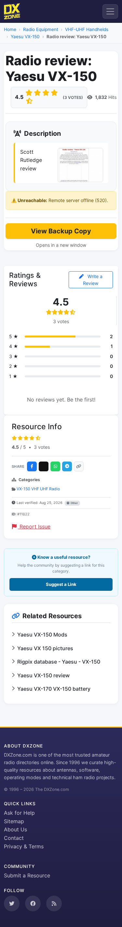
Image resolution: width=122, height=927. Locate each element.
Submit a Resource (27, 875)
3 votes (42, 447)
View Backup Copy (61, 231)
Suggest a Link (61, 584)
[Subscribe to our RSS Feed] (54, 903)
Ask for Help (19, 812)
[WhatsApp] (55, 466)
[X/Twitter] (43, 466)
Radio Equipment (40, 29)
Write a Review (92, 280)
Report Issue (34, 526)
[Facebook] (32, 466)
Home (10, 29)
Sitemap (14, 821)
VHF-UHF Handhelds (86, 29)
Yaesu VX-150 (25, 36)
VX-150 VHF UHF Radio (38, 488)
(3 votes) (73, 97)
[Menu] (110, 11)
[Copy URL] (79, 466)
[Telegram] (67, 466)
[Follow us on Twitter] (12, 903)
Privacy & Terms (24, 846)
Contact (14, 838)
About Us (15, 829)
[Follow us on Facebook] (33, 903)
